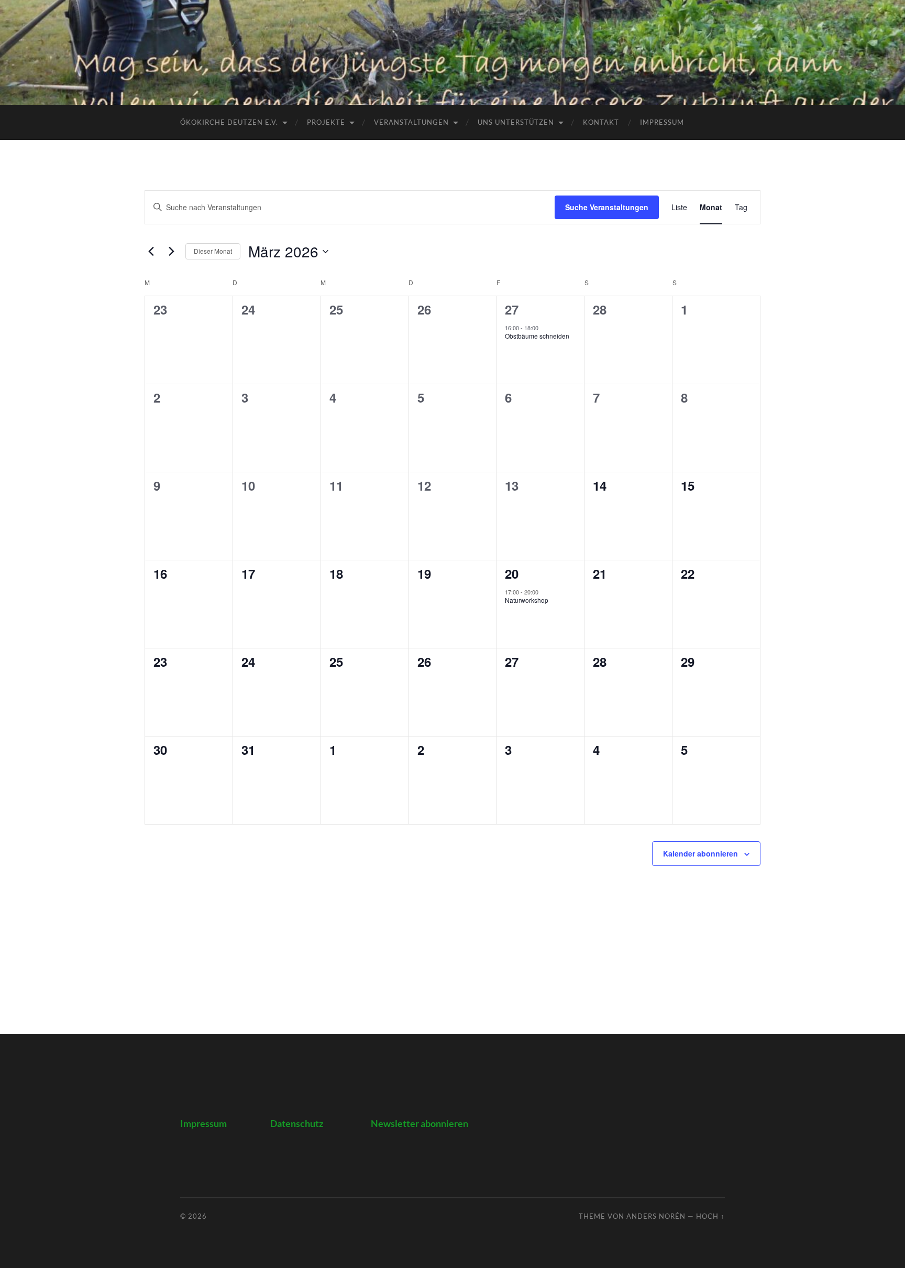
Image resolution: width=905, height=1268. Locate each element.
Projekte (326, 122)
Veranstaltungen (411, 122)
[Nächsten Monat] (171, 251)
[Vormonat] (151, 251)
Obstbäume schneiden (537, 335)
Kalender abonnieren (700, 853)
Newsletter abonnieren (419, 1123)
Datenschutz (296, 1123)
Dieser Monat (213, 250)
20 (511, 573)
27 (511, 309)
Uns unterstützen (516, 122)
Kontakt (601, 122)
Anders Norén (656, 1216)
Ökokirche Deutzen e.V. (229, 122)
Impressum (662, 122)
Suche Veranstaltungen (606, 207)
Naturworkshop (526, 599)
